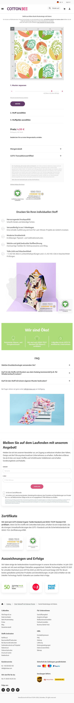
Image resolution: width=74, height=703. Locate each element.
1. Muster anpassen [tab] (18, 85)
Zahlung (39, 640)
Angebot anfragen (42, 617)
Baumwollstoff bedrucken (9, 640)
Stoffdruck (4, 637)
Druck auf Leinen (6, 653)
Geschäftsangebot (42, 614)
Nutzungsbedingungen (43, 645)
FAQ (38, 637)
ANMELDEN (37, 486)
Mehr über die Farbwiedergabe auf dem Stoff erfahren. (25, 179)
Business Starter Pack (43, 624)
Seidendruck (5, 648)
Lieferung (40, 643)
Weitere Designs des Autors (17, 184)
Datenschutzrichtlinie (43, 648)
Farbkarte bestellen (42, 622)
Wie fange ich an (6, 614)
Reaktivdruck (5, 655)
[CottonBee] (17, 8)
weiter (17, 104)
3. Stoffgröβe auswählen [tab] (20, 120)
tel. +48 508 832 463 (7, 666)
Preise (3, 622)
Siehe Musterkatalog (7, 619)
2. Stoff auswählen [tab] (18, 113)
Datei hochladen (6, 617)
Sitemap (39, 650)
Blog (2, 624)
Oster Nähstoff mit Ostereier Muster (45, 22)
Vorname (5, 466)
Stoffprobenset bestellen (44, 619)
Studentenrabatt (6, 627)
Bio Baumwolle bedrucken (9, 643)
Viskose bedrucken (6, 650)
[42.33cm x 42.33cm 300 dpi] (51, 91)
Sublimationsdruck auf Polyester (10, 645)
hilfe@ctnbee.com (29, 389)
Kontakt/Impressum (43, 635)
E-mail (4, 476)
